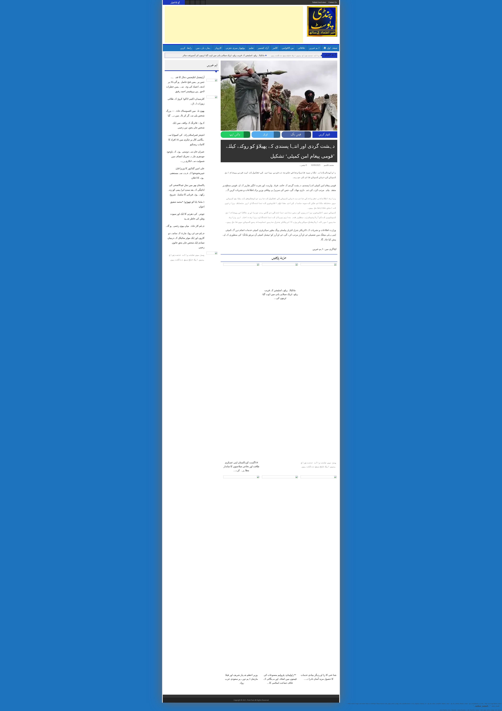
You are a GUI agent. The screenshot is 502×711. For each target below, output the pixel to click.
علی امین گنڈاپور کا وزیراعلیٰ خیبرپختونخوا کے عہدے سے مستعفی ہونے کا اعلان (187, 173)
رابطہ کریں (186, 48)
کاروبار (218, 48)
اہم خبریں (314, 48)
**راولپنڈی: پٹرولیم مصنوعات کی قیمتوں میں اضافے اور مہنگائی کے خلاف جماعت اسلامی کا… (280, 679)
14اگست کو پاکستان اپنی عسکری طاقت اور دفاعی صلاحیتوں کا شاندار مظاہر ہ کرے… (241, 466)
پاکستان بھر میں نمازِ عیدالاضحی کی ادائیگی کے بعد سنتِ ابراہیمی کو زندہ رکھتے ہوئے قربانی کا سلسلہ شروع (186, 190)
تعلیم (251, 48)
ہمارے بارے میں (203, 48)
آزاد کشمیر (263, 48)
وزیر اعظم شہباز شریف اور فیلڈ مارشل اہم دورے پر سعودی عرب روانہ (241, 679)
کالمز (275, 48)
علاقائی (301, 48)
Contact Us (333, 2)
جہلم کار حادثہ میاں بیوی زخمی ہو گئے (185, 226)
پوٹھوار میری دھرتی (235, 48)
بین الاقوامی (288, 48)
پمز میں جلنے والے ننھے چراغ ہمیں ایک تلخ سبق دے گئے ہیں (302, 55)
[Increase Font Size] (226, 165)
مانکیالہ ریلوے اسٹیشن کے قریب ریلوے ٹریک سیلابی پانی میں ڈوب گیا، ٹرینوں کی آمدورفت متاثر (224, 55)
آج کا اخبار (174, 2)
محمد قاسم (329, 165)
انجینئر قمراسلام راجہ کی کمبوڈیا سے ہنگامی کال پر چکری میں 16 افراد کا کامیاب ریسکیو (186, 140)
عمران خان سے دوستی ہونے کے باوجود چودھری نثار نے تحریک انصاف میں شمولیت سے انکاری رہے (185, 156)
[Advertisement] (234, 24)
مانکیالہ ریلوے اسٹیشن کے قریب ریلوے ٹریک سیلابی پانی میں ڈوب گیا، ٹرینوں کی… (280, 294)
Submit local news (319, 2)
